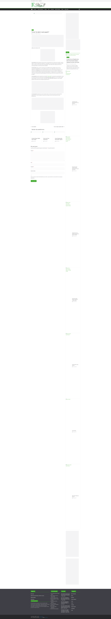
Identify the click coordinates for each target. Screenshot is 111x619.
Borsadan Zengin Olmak (54, 597)
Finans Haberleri (40, 9)
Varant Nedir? (74, 430)
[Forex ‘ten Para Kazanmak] (47, 132)
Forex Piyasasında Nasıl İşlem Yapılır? (58, 139)
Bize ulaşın (66, 9)
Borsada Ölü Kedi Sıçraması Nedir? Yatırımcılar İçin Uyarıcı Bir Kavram (75, 168)
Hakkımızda (32, 599)
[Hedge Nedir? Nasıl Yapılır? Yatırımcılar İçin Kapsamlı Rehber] (68, 234)
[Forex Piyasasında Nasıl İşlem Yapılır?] (59, 132)
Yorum (32, 150)
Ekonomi (52, 9)
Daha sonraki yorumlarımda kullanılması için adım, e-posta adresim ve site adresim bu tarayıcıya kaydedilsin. (46, 177)
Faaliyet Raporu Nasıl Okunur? (75, 365)
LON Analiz (73, 608)
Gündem (35, 9)
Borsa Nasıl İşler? (53, 603)
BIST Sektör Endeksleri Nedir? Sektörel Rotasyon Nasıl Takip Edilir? (65, 606)
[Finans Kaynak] (32, 9)
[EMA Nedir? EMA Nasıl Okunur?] (68, 496)
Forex (62, 9)
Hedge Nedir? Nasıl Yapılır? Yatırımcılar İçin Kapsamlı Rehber (75, 233)
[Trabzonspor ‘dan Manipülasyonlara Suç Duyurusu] (68, 103)
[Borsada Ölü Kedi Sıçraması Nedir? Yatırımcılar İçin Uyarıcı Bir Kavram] (68, 168)
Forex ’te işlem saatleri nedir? (58, 126)
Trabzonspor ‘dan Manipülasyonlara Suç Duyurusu (75, 102)
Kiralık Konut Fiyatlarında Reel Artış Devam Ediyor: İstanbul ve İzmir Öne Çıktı (73, 60)
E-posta (32, 166)
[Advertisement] (48, 41)
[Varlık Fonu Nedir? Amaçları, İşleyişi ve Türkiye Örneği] (68, 300)
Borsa (46, 9)
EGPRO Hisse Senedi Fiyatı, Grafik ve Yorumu (37, 595)
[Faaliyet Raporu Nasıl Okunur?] (68, 365)
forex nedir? (49, 76)
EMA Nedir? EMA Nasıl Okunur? (75, 496)
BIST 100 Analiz (73, 593)
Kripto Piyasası (57, 9)
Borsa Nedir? (53, 605)
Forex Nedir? (34, 126)
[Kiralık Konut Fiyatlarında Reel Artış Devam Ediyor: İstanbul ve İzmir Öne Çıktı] (73, 55)
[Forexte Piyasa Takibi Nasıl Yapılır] (36, 132)
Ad (31, 162)
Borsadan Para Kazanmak (54, 604)
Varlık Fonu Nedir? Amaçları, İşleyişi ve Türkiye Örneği (75, 299)
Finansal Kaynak (38, 33)
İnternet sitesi (33, 170)
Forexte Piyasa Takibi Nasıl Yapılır (36, 139)
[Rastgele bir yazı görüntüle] (79, 9)
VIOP (48, 9)
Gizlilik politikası (33, 597)
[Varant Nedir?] (68, 431)
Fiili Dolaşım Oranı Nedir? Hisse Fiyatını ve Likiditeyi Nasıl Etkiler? (65, 610)
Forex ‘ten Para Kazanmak (46, 139)
